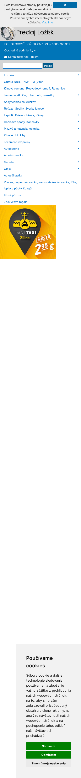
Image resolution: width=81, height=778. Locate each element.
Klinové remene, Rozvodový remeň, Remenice (34, 88)
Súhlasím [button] (48, 746)
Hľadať (48, 65)
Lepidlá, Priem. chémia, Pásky (24, 115)
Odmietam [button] (48, 754)
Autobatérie (11, 148)
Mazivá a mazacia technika (21, 128)
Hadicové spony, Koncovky (21, 122)
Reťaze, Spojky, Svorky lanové (24, 108)
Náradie (9, 162)
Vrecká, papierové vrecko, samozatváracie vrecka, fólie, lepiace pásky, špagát (40, 185)
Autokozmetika (13, 155)
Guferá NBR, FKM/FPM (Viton (23, 81)
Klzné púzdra (12, 195)
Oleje (7, 168)
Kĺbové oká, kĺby (14, 135)
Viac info (47, 22)
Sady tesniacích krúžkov (20, 101)
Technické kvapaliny (17, 142)
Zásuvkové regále (15, 201)
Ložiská (9, 75)
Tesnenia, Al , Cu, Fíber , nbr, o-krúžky (29, 95)
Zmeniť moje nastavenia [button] (49, 763)
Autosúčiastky (13, 175)
